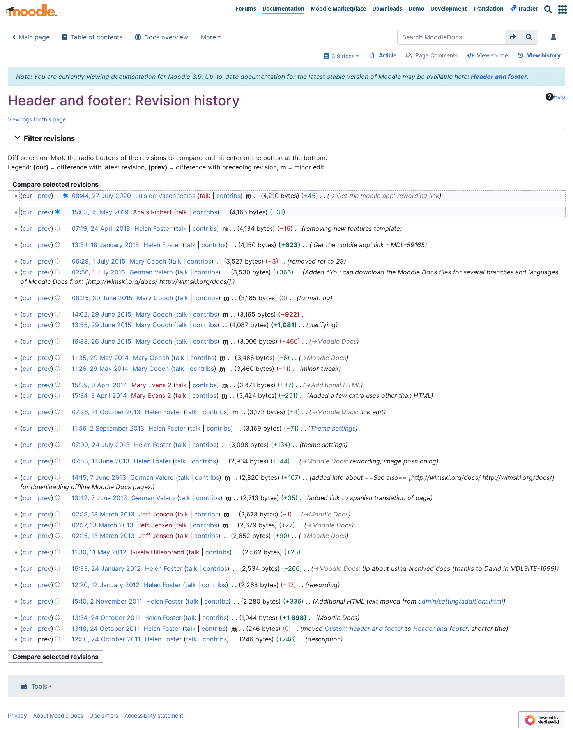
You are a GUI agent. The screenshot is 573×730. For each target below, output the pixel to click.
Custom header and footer (364, 628)
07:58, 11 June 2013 (100, 461)
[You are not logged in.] (555, 37)
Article (387, 55)
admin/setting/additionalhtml (460, 601)
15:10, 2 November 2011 (107, 601)
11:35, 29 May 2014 (100, 357)
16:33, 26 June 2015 (101, 341)
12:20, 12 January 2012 (106, 585)
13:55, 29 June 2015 (101, 325)
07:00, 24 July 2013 (101, 445)
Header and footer (499, 76)
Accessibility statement (153, 715)
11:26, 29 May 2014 (100, 368)
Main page (34, 37)
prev (44, 195)
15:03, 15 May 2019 (100, 212)
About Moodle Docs (58, 715)
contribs (228, 195)
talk (205, 195)
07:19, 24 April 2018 (101, 228)
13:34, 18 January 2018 (105, 245)
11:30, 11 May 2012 (99, 552)
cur (27, 212)
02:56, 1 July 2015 (98, 272)
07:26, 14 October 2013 (106, 412)
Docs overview (166, 37)
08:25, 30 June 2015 (102, 298)
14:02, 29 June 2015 (101, 314)
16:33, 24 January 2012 (106, 568)
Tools (39, 686)
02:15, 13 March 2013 (103, 535)
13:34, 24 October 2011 (106, 617)
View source (492, 55)
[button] (562, 9)
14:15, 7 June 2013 (99, 477)
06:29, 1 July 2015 (99, 261)
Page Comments (437, 55)
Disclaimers (103, 715)
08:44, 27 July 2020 (101, 195)
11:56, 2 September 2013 (108, 428)
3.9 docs (341, 56)
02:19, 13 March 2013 (103, 514)
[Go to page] (513, 37)
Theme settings (332, 428)
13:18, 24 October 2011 (105, 628)
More (208, 37)
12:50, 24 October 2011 (106, 639)
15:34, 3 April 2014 (99, 395)
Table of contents (96, 37)
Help (559, 96)
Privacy (17, 715)
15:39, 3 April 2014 (99, 385)
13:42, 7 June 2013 (99, 498)
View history (544, 55)
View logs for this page (37, 119)
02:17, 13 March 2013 (102, 525)
